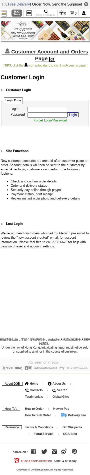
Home (33, 383)
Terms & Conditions (39, 427)
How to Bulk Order (38, 415)
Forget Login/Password (50, 120)
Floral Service (44, 433)
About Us (59, 383)
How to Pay (61, 408)
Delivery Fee (76, 415)
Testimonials (34, 396)
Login (14, 109)
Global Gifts (60, 396)
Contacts (36, 390)
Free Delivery (19, 4)
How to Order (34, 408)
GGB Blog (70, 433)
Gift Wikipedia (72, 427)
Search (61, 390)
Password (17, 114)
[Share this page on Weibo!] (64, 452)
